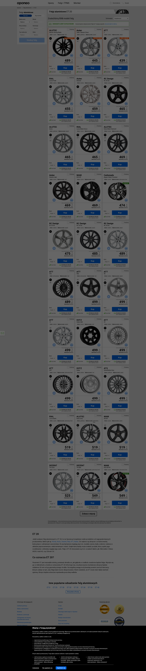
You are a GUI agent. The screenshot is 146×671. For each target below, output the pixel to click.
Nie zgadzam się (47, 668)
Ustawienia (35, 668)
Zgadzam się (61, 668)
